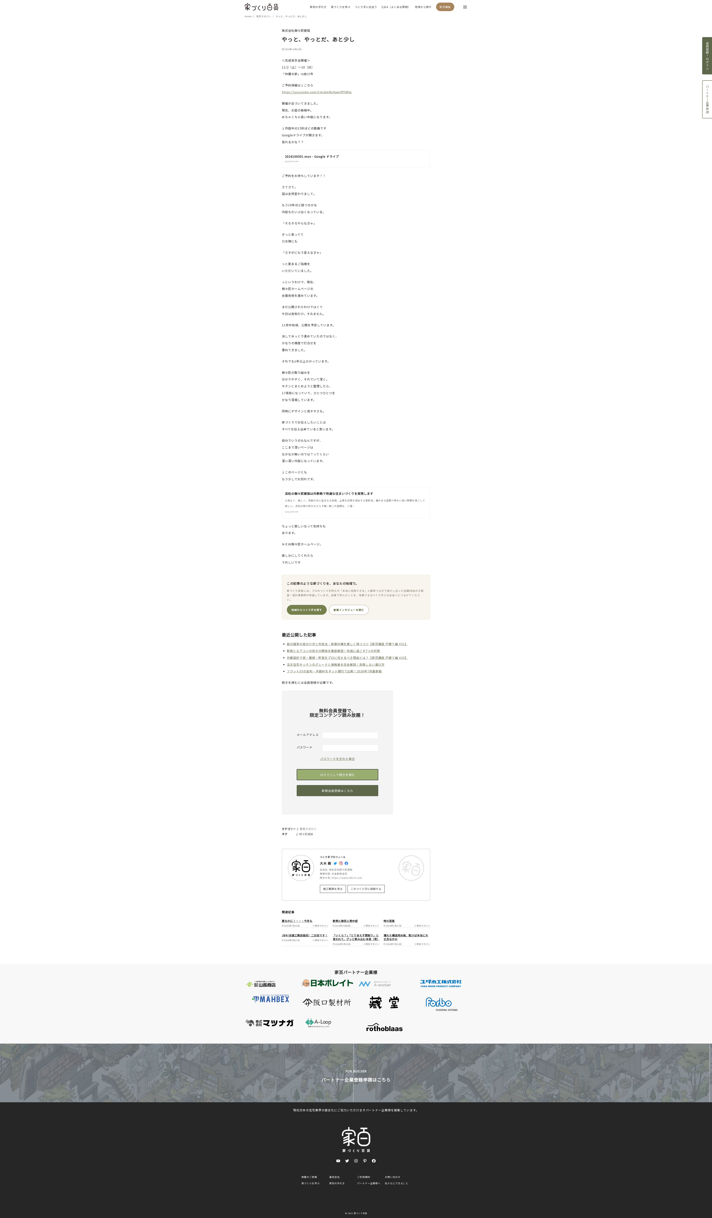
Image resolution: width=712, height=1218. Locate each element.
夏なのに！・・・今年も (297, 921)
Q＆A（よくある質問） (396, 7)
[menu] (465, 7)
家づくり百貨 (360, 1213)
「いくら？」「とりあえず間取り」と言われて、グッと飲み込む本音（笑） (356, 937)
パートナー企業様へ (368, 1183)
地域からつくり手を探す (306, 610)
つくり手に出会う (366, 7)
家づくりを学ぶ (340, 7)
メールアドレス (308, 734)
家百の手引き (318, 7)
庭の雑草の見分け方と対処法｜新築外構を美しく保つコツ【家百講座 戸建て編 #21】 (347, 644)
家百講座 (445, 7)
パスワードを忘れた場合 (337, 758)
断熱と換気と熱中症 (345, 921)
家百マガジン (264, 16)
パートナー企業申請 (707, 99)
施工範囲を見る (333, 889)
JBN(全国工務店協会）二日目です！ (305, 935)
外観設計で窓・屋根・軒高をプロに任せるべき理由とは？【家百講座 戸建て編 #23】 (347, 657)
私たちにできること (396, 1183)
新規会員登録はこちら (337, 790)
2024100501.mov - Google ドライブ (312, 156)
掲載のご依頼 (309, 1177)
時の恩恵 (389, 921)
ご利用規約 (363, 1177)
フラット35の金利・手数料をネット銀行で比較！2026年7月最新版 (334, 671)
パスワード (304, 747)
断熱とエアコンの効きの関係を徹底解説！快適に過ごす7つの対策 (333, 651)
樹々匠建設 (306, 834)
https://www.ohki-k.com (347, 877)
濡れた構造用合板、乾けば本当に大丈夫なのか (406, 937)
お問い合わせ (392, 1177)
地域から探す (423, 7)
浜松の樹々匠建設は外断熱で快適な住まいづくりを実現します (329, 493)
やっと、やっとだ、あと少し (291, 16)
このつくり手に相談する (366, 889)
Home (248, 16)
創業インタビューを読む (349, 610)
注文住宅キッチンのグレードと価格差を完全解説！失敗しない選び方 (336, 664)
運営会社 (334, 1177)
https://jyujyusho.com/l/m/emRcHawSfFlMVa (317, 92)
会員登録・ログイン (707, 56)
